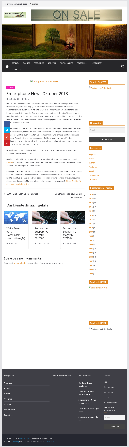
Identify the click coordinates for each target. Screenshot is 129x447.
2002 (91, 261)
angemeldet (19, 263)
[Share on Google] (7, 136)
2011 (91, 223)
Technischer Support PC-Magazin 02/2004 (70, 233)
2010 (91, 227)
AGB (105, 382)
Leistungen (97, 63)
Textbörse (93, 179)
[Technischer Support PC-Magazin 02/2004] (72, 213)
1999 (91, 273)
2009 (91, 232)
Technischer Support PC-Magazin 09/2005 (42, 233)
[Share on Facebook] (7, 124)
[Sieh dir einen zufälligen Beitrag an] (122, 66)
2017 (91, 202)
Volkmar (26, 99)
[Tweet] (7, 130)
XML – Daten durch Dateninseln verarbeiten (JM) (15, 233)
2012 (91, 219)
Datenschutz (109, 387)
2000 (91, 269)
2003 (91, 257)
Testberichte (66, 63)
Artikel (15, 63)
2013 (91, 215)
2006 (91, 244)
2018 (91, 198)
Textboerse (82, 63)
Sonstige (52, 63)
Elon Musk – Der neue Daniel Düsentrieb (68, 195)
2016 (91, 207)
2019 (91, 194)
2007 (91, 240)
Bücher (26, 63)
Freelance (39, 63)
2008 (91, 236)
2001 (91, 265)
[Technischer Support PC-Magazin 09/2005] (44, 213)
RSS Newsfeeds (110, 402)
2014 (91, 211)
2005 (91, 248)
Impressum (108, 392)
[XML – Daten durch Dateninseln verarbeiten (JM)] (16, 213)
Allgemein (93, 154)
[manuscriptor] (7, 66)
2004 (91, 253)
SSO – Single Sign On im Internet (22, 193)
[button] (20, 69)
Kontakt (9, 162)
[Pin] (7, 143)
